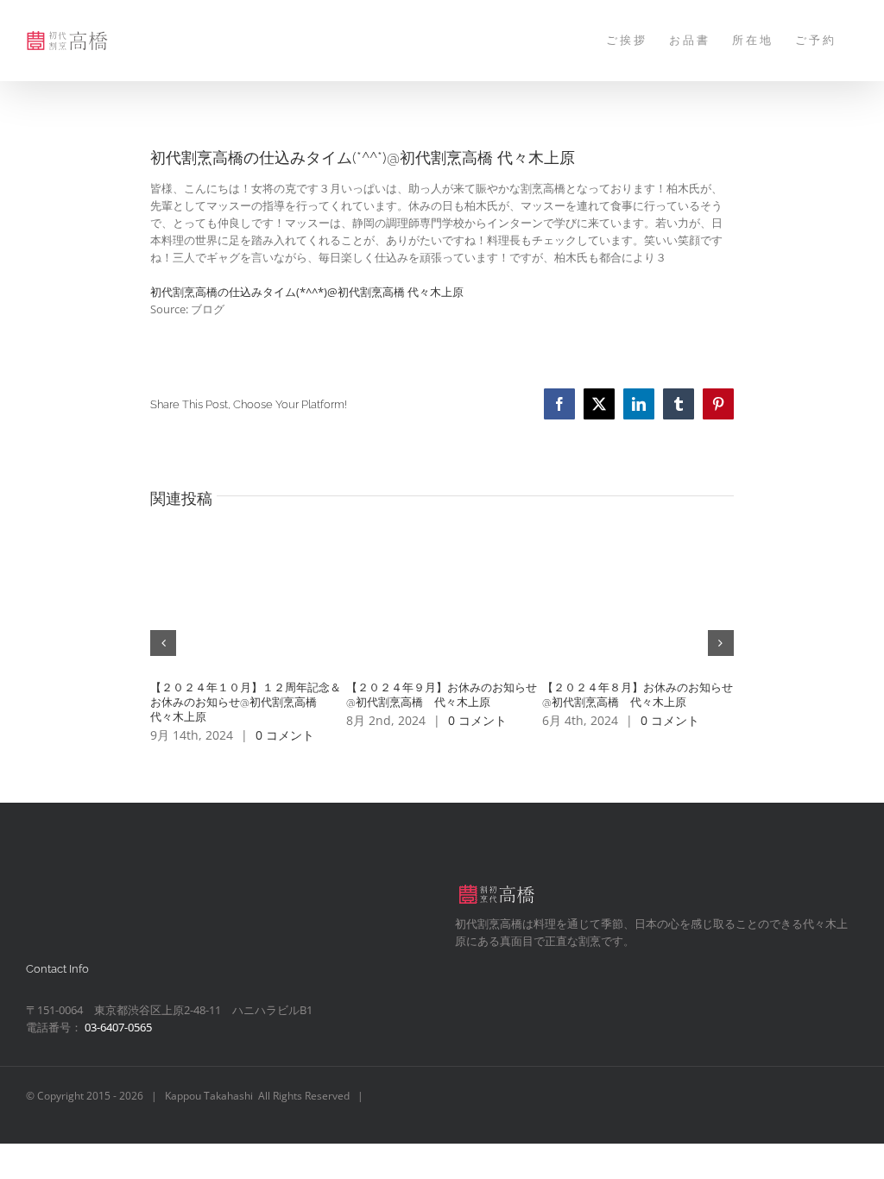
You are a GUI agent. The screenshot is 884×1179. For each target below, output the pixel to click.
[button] (163, 643)
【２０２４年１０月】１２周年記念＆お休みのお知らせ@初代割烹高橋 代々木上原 (245, 702)
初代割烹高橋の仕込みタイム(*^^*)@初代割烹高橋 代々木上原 (307, 291)
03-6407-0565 (118, 1027)
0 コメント (285, 735)
